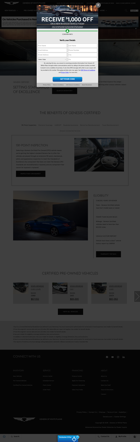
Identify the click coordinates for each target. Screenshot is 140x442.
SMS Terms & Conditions (88, 70)
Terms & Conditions (58, 84)
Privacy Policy (65, 72)
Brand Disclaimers (87, 84)
